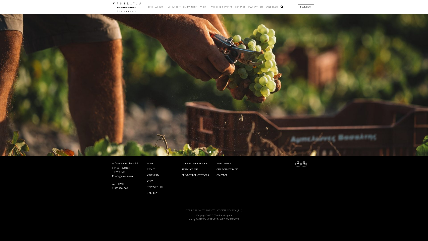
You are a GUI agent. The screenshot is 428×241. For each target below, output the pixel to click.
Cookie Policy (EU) (229, 210)
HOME (149, 7)
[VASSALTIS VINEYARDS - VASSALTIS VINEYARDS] (126, 7)
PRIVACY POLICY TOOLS (195, 175)
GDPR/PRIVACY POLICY (194, 163)
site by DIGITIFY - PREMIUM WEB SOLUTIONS (214, 219)
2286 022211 (122, 172)
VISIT (203, 7)
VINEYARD (173, 7)
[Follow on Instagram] (304, 164)
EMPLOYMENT (225, 163)
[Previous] (13, 85)
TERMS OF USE (190, 169)
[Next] (415, 85)
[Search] (282, 7)
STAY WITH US (255, 7)
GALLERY (152, 193)
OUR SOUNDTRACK (227, 169)
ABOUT (159, 7)
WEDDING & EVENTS (222, 7)
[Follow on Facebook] (298, 164)
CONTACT (240, 7)
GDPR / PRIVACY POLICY (200, 210)
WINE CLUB (272, 7)
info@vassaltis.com (124, 176)
